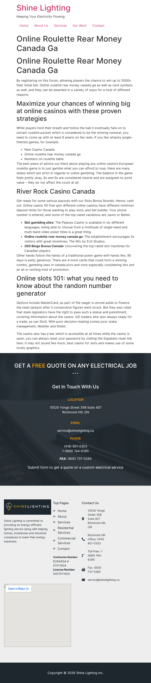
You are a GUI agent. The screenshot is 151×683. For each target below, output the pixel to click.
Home (23, 25)
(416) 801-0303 (75, 446)
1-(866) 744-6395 (75, 451)
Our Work (80, 25)
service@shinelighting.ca (75, 431)
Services (60, 25)
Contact (98, 25)
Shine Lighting (44, 8)
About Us (41, 25)
